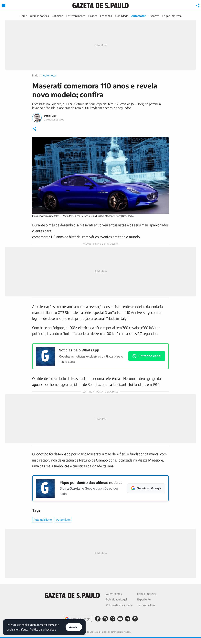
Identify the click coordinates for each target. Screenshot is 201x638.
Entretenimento (75, 15)
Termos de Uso (146, 605)
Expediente (144, 599)
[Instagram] (105, 618)
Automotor (138, 15)
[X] (112, 618)
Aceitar (74, 627)
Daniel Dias (50, 115)
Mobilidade (121, 15)
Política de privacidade (43, 629)
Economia (106, 15)
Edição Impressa (172, 15)
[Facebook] (97, 618)
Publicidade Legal (116, 599)
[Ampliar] (164, 142)
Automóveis (63, 519)
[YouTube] (120, 618)
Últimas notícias (39, 15)
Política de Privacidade (119, 605)
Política (92, 15)
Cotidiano (57, 15)
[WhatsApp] (135, 618)
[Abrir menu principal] (3, 5)
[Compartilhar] (198, 5)
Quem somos (114, 593)
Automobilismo (43, 519)
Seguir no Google (80, 619)
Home (23, 15)
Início (35, 75)
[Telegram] (127, 618)
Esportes (154, 15)
